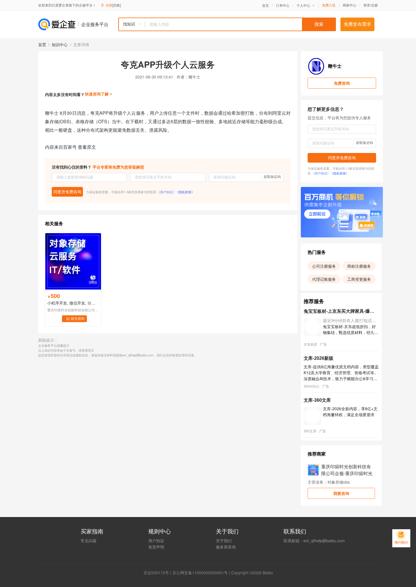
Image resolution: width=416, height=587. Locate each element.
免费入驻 (329, 5)
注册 (374, 5)
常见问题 (89, 540)
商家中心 (349, 5)
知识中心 (60, 44)
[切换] (116, 5)
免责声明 (156, 547)
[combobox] (227, 24)
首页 (265, 5)
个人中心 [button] (303, 5)
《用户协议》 (166, 192)
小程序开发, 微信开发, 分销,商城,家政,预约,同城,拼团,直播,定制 (73, 303)
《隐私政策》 (185, 192)
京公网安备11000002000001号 (200, 572)
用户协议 (156, 540)
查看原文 (87, 147)
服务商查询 (226, 547)
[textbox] (240, 24)
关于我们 (224, 540)
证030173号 (158, 572)
